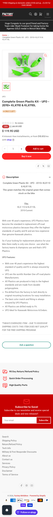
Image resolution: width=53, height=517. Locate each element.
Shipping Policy (9, 440)
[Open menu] (48, 14)
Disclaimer (7, 471)
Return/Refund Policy (12, 444)
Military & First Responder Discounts (19, 452)
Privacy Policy (8, 467)
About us (6, 455)
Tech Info (6, 448)
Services (6, 463)
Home (4, 35)
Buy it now (26, 156)
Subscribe (43, 420)
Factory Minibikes (21, 496)
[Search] (30, 14)
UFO (4, 97)
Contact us (7, 459)
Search (5, 436)
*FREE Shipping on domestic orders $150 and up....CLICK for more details (26, 4)
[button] (8, 123)
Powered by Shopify (38, 496)
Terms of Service (10, 474)
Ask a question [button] (27, 345)
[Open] (7, 510)
